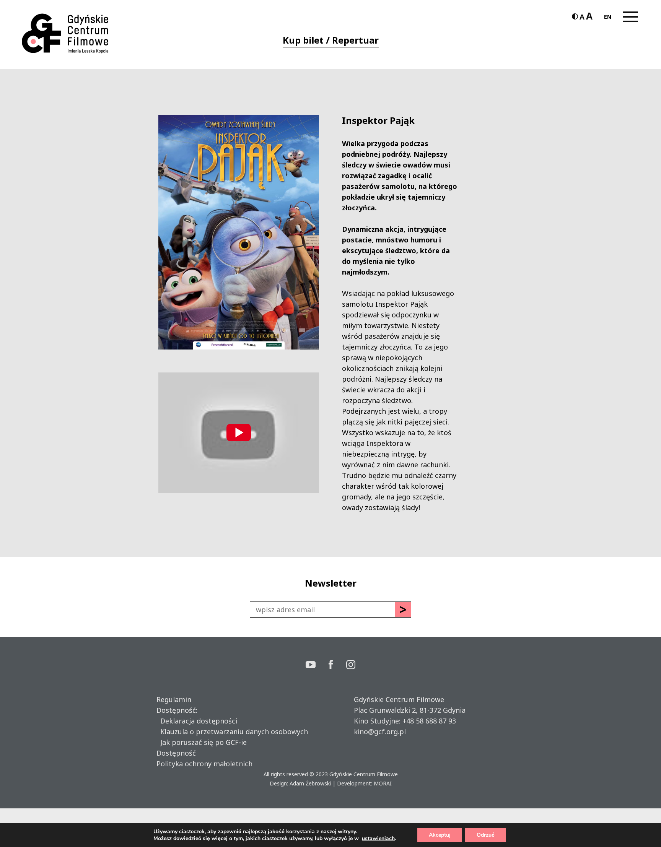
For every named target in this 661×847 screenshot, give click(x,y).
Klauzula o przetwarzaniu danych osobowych (232, 731)
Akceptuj (440, 835)
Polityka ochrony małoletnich (204, 763)
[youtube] (317, 665)
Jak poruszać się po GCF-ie (201, 742)
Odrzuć (486, 835)
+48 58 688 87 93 (429, 720)
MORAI (383, 783)
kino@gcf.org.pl (380, 731)
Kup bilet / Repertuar (331, 40)
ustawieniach (378, 838)
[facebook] (337, 665)
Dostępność (176, 753)
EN (607, 16)
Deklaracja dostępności (196, 720)
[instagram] (350, 665)
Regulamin (173, 699)
